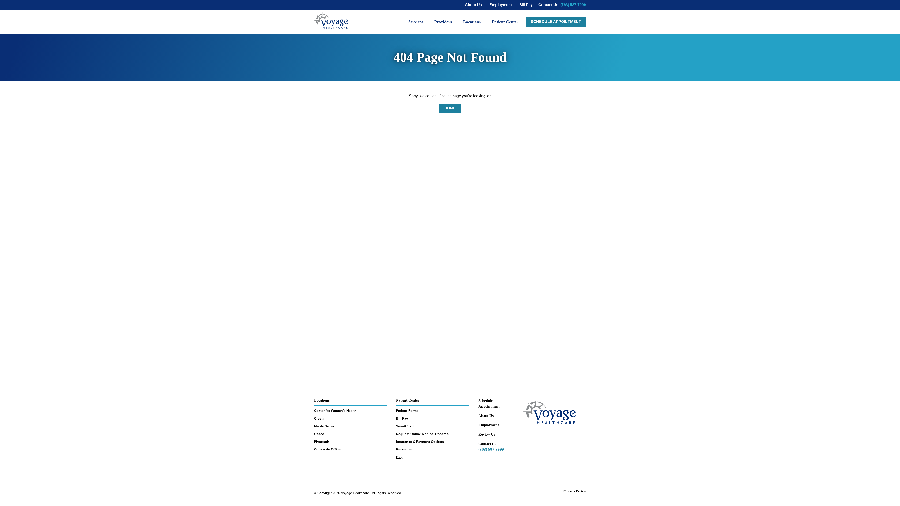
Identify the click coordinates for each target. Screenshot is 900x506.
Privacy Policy (574, 491)
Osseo (319, 434)
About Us (486, 416)
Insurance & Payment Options (420, 441)
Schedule (485, 401)
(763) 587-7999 (573, 5)
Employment (488, 425)
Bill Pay (402, 418)
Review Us (486, 434)
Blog (400, 457)
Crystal (319, 418)
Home (450, 108)
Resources (404, 449)
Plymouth (321, 441)
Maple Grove (324, 426)
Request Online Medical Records (422, 434)
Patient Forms (407, 411)
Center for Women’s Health (335, 411)
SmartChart (405, 426)
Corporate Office (327, 449)
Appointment (488, 406)
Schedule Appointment (556, 22)
